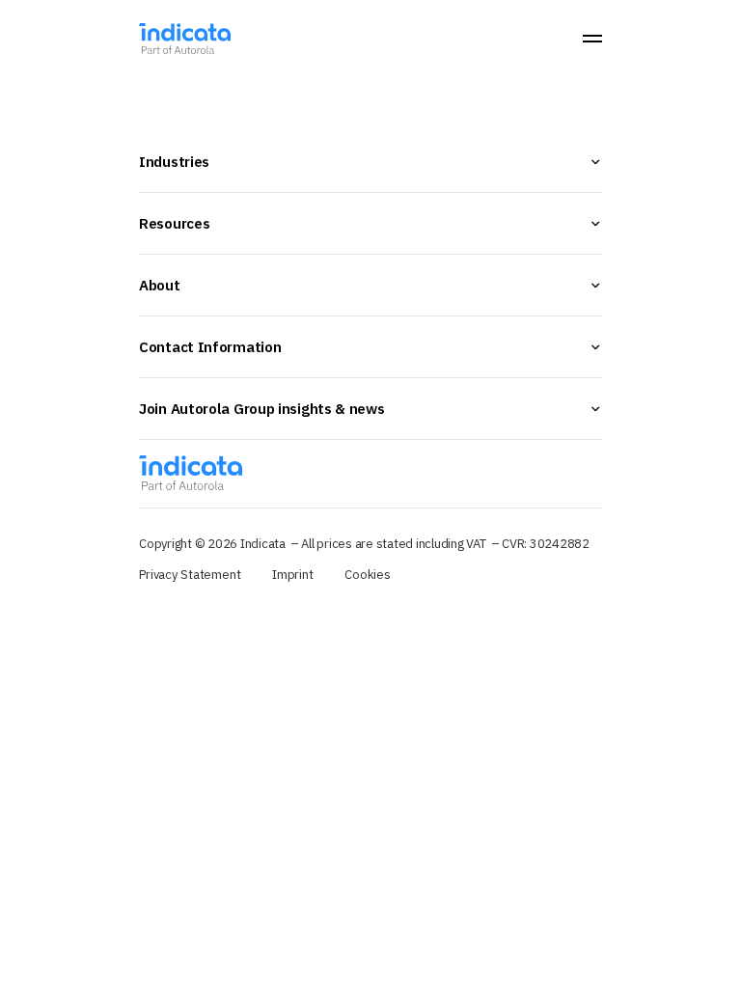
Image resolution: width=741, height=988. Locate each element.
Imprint (293, 574)
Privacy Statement (190, 574)
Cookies (367, 574)
